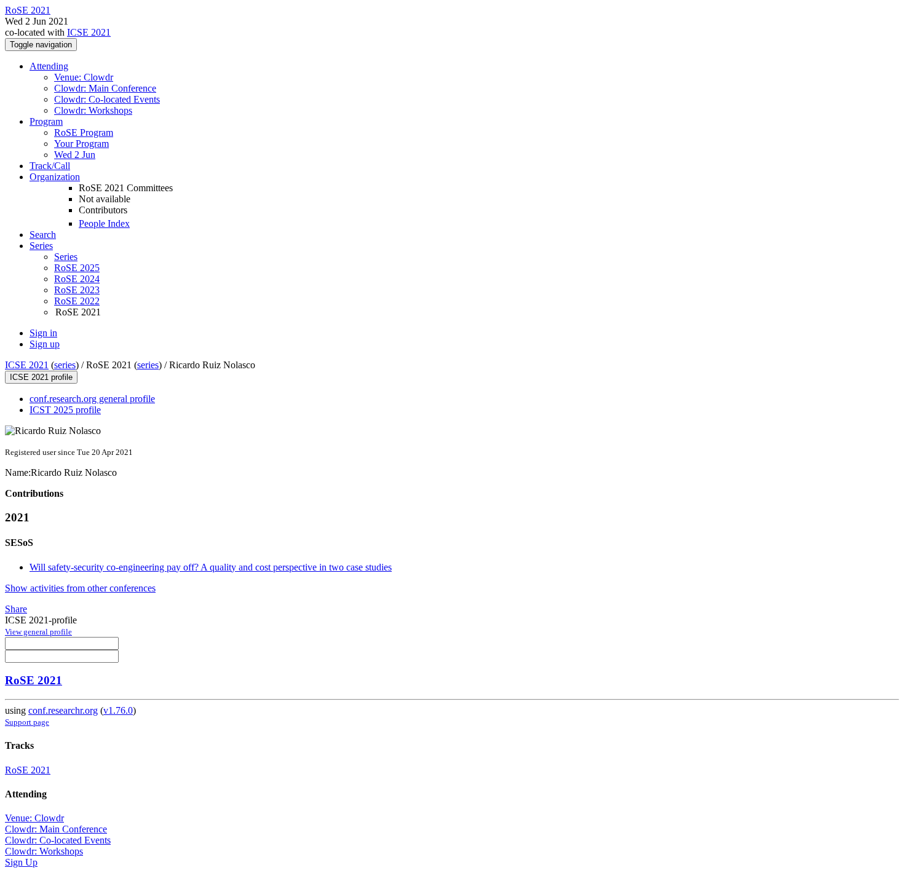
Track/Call (50, 165)
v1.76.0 (118, 710)
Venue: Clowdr (83, 77)
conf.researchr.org (63, 710)
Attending (49, 66)
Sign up (45, 344)
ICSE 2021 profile (41, 377)
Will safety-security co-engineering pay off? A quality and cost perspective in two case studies (211, 567)
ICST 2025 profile (65, 410)
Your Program (81, 143)
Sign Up (21, 862)
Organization (55, 177)
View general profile (38, 631)
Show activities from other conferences (80, 588)
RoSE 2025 (77, 268)
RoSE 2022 (77, 301)
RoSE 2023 (77, 290)
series (65, 365)
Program (46, 121)
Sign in (43, 333)
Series (65, 256)
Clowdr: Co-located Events (107, 99)
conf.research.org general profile (92, 398)
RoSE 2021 (33, 680)
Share (16, 609)
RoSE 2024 (77, 279)
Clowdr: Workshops (93, 110)
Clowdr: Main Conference (105, 88)
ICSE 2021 (89, 32)
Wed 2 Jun (74, 154)
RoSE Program (83, 132)
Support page (27, 722)
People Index (104, 223)
